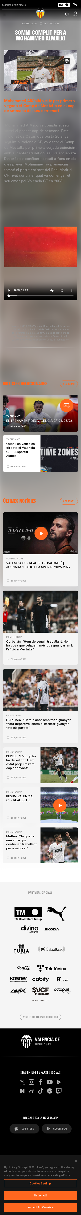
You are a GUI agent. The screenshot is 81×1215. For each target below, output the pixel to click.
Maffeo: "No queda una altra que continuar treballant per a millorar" (21, 842)
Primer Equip (14, 637)
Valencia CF (29, 23)
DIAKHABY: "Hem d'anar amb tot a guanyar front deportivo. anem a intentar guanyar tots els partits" (38, 724)
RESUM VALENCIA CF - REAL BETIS (19, 798)
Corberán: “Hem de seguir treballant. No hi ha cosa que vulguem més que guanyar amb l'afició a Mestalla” (39, 645)
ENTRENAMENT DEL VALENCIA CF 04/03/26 (39, 420)
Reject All (40, 1195)
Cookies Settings (40, 1183)
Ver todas (69, 384)
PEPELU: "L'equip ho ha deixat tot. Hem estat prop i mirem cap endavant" (21, 762)
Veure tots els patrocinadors (40, 1017)
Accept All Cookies (40, 1207)
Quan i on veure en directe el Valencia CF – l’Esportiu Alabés (20, 450)
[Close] (76, 1161)
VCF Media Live (14, 558)
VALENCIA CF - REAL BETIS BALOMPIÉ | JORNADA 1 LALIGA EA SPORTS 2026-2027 (38, 565)
